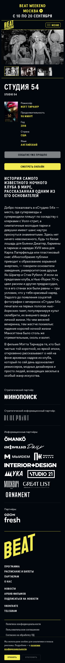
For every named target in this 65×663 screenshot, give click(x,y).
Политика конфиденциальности (23, 624)
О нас (8, 581)
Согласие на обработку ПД (20, 635)
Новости (10, 588)
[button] (29, 71)
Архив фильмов (15, 593)
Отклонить (31, 657)
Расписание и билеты (19, 571)
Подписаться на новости (21, 598)
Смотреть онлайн (32, 166)
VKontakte (11, 606)
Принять (12, 657)
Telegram (10, 611)
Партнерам (11, 576)
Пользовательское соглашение (22, 629)
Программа (12, 566)
